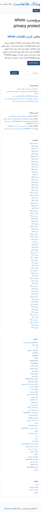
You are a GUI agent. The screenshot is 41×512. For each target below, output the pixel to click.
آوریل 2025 (34, 146)
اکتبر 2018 (35, 232)
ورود (37, 485)
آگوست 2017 (34, 258)
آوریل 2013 (34, 310)
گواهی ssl (35, 441)
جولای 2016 (34, 281)
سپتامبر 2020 (34, 211)
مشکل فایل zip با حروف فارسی (17, 116)
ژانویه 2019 (34, 224)
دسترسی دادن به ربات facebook (17, 126)
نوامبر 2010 (34, 328)
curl (37, 348)
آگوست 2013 (34, 304)
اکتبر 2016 (35, 276)
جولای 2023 (34, 169)
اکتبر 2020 (35, 208)
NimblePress (8, 509)
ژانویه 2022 (34, 188)
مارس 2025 (34, 149)
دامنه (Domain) (33, 426)
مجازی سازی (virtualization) (30, 444)
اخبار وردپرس (34, 402)
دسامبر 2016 (34, 271)
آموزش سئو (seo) (33, 382)
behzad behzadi (33, 116)
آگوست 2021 (34, 195)
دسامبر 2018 (34, 227)
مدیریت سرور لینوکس (31, 446)
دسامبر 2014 (34, 297)
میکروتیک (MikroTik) (32, 459)
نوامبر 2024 (34, 159)
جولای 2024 (34, 162)
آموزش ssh (35, 376)
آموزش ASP (34, 366)
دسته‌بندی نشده (33, 433)
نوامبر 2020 (34, 206)
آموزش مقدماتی (33, 387)
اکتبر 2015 (35, 284)
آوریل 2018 (34, 245)
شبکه (36, 439)
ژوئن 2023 (35, 172)
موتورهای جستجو (33, 457)
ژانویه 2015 (34, 294)
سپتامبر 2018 (34, 234)
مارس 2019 (34, 221)
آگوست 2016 (34, 278)
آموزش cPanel (34, 369)
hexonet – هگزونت (32, 350)
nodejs (36, 358)
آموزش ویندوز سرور (32, 395)
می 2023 (35, 175)
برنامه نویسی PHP (32, 407)
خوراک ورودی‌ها (33, 487)
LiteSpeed (35, 356)
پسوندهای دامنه (33, 415)
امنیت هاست (34, 405)
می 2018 (35, 242)
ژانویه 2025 (34, 154)
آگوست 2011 (34, 323)
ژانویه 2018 (34, 250)
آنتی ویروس (34, 397)
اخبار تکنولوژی (34, 400)
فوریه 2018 (35, 247)
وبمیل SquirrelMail (32, 467)
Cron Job (35, 345)
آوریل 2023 (34, 177)
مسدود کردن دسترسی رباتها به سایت (27, 89)
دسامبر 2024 (34, 156)
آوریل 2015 (34, 291)
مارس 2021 (34, 198)
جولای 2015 (34, 289)
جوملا (36, 423)
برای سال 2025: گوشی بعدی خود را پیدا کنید (25, 101)
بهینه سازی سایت (33, 410)
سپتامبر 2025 (34, 143)
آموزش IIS (35, 371)
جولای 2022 (34, 182)
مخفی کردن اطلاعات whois (23, 37)
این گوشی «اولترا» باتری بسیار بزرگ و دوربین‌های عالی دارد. (21, 99)
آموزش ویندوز (34, 392)
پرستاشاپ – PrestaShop (30, 413)
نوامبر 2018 (34, 229)
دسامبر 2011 (34, 315)
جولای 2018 (34, 239)
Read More (33, 63)
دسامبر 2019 (34, 216)
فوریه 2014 (35, 299)
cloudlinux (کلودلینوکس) (30, 343)
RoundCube (34, 363)
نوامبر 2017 (34, 255)
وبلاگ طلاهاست (26, 4)
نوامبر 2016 (34, 273)
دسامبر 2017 (34, 252)
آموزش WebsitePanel (31, 379)
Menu (36, 11)
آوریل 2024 (34, 164)
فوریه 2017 (35, 265)
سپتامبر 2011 (34, 320)
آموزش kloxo (34, 374)
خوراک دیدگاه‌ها (33, 490)
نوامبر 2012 (34, 312)
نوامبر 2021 (34, 190)
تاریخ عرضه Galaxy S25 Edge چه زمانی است (25, 96)
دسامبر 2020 (34, 203)
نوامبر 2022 (34, 180)
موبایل (36, 454)
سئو (37, 436)
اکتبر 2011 (35, 317)
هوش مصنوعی (34, 462)
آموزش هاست (34, 389)
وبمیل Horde (34, 465)
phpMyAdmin (34, 361)
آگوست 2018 (34, 237)
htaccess (35, 353)
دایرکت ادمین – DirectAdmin (29, 428)
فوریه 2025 (35, 151)
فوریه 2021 (35, 201)
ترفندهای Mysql (33, 418)
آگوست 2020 (34, 214)
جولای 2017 (34, 260)
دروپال (36, 431)
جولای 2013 (34, 307)
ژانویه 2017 (34, 268)
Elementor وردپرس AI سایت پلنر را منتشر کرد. (17, 129)
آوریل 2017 (34, 263)
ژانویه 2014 (34, 302)
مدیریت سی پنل (33, 449)
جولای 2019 (34, 219)
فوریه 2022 (35, 185)
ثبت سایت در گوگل (32, 420)
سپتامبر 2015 (34, 286)
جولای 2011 (34, 325)
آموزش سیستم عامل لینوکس (29, 384)
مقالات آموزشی (34, 452)
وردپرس (36, 470)
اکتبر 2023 (35, 167)
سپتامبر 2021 (34, 193)
